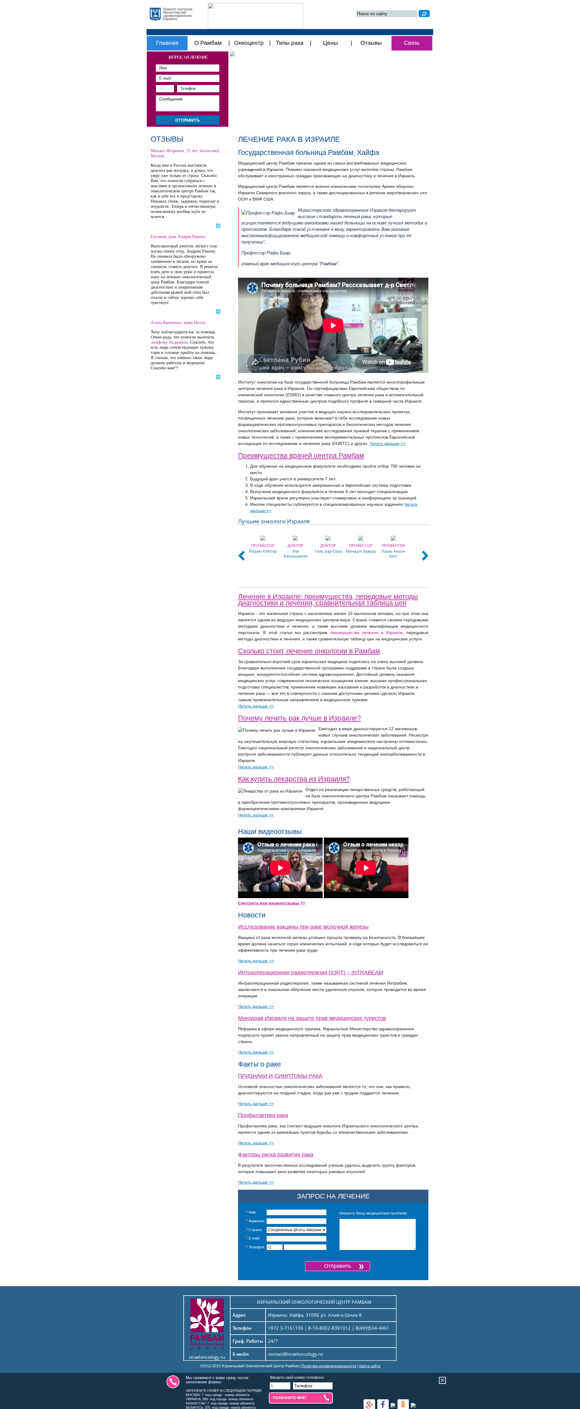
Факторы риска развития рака (275, 1155)
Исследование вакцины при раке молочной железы (303, 927)
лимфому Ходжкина (169, 342)
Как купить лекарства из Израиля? (294, 779)
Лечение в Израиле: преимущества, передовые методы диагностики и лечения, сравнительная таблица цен (328, 600)
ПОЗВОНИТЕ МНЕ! (289, 1398)
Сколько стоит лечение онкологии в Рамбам (309, 651)
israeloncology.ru (207, 1357)
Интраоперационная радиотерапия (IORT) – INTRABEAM (310, 972)
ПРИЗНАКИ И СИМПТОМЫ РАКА (280, 1076)
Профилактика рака (263, 1115)
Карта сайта (369, 1366)
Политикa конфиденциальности (328, 1366)
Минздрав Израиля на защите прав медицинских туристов (312, 1018)
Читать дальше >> (387, 443)
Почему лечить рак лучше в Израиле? (299, 718)
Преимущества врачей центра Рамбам (301, 455)
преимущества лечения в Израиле (366, 632)
